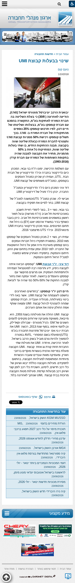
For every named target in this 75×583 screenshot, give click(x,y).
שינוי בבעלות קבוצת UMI (44, 60)
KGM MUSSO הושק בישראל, (39, 417)
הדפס (47, 397)
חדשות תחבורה (43, 54)
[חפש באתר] (59, 4)
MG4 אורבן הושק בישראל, (42, 448)
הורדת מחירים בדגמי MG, (41, 423)
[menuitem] (65, 568)
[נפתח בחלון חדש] (68, 576)
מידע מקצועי (59, 513)
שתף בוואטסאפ (27, 396)
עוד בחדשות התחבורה (49, 411)
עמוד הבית (62, 54)
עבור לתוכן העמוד (37, 11)
